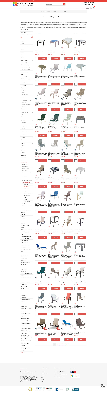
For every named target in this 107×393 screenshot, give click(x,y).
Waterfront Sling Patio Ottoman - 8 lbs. (53, 52)
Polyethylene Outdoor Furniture (26, 331)
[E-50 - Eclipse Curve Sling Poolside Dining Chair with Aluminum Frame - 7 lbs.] (80, 273)
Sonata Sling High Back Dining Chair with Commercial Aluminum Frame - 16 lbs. (67, 307)
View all (23, 301)
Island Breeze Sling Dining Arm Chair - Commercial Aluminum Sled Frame (66, 256)
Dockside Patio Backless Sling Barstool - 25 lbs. (79, 230)
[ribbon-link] (62, 48)
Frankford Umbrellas (25, 288)
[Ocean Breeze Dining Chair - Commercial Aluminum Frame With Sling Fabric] (67, 119)
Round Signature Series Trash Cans (26, 341)
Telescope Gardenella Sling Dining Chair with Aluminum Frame (40, 333)
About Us (42, 377)
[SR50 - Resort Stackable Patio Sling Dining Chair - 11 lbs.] (67, 68)
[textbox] (54, 4)
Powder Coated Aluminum (27, 100)
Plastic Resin (24, 102)
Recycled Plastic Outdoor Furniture (26, 336)
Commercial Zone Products (26, 273)
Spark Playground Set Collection (25, 344)
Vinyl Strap (24, 90)
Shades (22, 227)
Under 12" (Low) (25, 76)
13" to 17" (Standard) (26, 78)
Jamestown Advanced (25, 299)
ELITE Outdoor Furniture (26, 249)
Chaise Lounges (25, 164)
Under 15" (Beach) (25, 62)
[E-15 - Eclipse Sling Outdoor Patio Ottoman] (67, 43)
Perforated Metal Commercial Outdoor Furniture (26, 329)
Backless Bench (23, 316)
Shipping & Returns (44, 373)
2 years (23, 147)
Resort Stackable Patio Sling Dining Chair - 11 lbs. (67, 77)
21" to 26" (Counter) (26, 67)
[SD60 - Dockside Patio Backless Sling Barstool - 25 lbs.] (80, 221)
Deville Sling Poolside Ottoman (78, 179)
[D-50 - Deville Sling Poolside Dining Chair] (54, 273)
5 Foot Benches (29, 308)
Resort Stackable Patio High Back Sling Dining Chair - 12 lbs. (54, 154)
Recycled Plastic (25, 94)
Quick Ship (23, 223)
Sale (22, 251)
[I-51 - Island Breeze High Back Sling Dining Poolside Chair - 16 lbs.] (67, 170)
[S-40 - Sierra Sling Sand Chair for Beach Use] (80, 324)
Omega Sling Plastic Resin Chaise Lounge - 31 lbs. (40, 256)
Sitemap (42, 381)
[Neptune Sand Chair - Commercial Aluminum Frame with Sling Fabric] (54, 119)
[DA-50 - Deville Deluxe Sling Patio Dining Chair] (80, 298)
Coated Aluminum (27, 195)
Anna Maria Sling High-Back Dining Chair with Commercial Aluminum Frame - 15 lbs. (67, 231)
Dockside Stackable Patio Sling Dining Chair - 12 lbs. (40, 230)
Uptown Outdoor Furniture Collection (25, 349)
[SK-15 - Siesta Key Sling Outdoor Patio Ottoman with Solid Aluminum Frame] (54, 170)
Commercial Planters (25, 238)
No (22, 57)
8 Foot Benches (23, 311)
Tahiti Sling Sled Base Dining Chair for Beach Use (54, 307)
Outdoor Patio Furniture (27, 180)
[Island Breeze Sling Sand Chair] (80, 94)
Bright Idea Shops (24, 269)
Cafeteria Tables (24, 242)
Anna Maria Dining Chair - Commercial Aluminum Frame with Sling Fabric (54, 205)
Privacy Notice (43, 375)
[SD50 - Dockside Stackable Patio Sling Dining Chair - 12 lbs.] (41, 221)
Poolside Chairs (25, 166)
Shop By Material (26, 182)
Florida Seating (24, 284)
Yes (23, 43)
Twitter (73, 372)
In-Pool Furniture (25, 170)
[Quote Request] (91, 8)
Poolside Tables (25, 168)
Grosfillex (23, 293)
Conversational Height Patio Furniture (25, 324)
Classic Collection (24, 321)
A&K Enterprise (24, 258)
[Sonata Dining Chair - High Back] (67, 298)
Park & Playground (24, 231)
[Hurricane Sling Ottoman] (80, 247)
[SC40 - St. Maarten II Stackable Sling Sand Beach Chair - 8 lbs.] (54, 68)
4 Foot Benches (23, 308)
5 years (23, 152)
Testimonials (43, 379)
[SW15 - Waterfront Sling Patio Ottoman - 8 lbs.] (54, 43)
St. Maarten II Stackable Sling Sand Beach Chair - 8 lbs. (54, 77)
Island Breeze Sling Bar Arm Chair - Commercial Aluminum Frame (41, 307)
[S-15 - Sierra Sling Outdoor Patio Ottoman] (80, 68)
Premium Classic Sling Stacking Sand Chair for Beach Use (66, 103)
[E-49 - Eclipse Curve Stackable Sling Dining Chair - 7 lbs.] (67, 273)
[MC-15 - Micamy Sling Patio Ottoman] (80, 119)
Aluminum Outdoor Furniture (25, 313)
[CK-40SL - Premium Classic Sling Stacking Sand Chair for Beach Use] (67, 94)
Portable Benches (24, 333)
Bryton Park (23, 271)
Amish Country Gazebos (25, 262)
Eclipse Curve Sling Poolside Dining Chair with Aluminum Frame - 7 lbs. (80, 282)
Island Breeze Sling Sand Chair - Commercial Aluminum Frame (80, 103)
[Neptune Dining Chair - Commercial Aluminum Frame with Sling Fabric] (41, 119)
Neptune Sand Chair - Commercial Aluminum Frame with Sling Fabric (54, 128)
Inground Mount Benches (25, 326)
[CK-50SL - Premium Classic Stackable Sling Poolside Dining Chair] (41, 170)
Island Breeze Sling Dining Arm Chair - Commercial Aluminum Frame (79, 154)
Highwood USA (24, 295)
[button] (103, 388)
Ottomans (24, 178)
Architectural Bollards (24, 315)
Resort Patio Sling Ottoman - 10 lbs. (41, 52)
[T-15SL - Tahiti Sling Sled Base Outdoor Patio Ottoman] (80, 43)
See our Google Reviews (75, 376)
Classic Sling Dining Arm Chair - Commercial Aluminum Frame (41, 103)
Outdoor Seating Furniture (26, 229)
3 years (23, 150)
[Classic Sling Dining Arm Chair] (41, 94)
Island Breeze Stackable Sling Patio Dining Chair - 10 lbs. (41, 154)
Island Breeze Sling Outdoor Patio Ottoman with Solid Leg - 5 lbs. (41, 77)
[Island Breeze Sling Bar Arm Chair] (41, 298)
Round (23, 128)
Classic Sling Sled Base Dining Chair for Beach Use (67, 154)
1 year (23, 145)
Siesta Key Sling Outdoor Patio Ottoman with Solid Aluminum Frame (53, 179)
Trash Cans (23, 214)
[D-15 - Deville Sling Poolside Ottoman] (80, 170)
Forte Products (24, 286)
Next (67, 344)
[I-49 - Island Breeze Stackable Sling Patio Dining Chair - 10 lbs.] (41, 145)
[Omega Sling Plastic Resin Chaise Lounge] (41, 247)
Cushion (23, 92)
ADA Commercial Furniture (26, 236)
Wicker (25, 197)
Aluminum (24, 106)
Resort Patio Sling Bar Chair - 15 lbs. (80, 205)
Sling (23, 87)
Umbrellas (23, 212)
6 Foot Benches (24, 310)
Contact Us (43, 371)
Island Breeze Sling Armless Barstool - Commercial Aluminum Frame (53, 256)
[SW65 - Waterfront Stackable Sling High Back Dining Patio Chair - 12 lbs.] (41, 196)
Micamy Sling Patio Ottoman (80, 127)
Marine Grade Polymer (26, 104)
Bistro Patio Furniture (25, 245)
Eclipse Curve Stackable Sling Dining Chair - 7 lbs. (67, 282)
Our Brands (24, 203)
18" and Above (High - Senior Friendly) (27, 82)
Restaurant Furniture (25, 225)
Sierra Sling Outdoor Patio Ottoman (79, 77)
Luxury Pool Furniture (26, 210)
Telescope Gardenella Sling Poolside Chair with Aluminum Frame (53, 333)
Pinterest (75, 372)
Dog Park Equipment (25, 234)
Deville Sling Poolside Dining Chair (54, 282)
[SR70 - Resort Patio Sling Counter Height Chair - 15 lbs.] (67, 196)
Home (41, 11)
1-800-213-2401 (88, 4)
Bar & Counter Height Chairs (26, 173)
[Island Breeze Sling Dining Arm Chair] (80, 145)
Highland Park (24, 297)
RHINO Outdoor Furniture (26, 247)
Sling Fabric (26, 186)
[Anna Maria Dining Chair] (54, 196)
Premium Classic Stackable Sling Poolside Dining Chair (40, 179)
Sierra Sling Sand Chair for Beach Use (79, 333)
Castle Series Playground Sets (26, 320)
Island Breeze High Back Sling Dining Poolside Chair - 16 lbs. (67, 179)
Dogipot (22, 275)
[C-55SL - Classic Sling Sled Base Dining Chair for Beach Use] (67, 145)
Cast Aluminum (27, 201)
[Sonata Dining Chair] (41, 273)
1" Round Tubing (25, 139)
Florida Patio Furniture (25, 282)
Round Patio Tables (24, 338)
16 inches (24, 122)
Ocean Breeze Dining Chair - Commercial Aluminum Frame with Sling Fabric (67, 128)
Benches (23, 160)
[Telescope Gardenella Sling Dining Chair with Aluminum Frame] (41, 324)
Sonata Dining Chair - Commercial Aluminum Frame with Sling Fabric (41, 282)
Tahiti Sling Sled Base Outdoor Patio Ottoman (79, 52)
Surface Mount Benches (25, 347)
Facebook (71, 372)
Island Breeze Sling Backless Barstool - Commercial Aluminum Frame (54, 231)
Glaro (22, 290)
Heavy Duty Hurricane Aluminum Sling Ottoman (79, 256)
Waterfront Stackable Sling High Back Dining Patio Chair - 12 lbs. (41, 205)
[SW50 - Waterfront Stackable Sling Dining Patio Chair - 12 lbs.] (54, 94)
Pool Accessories (25, 207)
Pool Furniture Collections (27, 205)
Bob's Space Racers (25, 266)
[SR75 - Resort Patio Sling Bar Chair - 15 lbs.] (80, 196)
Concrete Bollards (24, 240)
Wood (23, 108)
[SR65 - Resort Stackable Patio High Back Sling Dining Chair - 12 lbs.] (54, 145)
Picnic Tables (23, 157)
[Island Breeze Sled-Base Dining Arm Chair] (67, 247)
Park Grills (23, 216)
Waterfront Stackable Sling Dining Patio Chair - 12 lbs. (53, 103)
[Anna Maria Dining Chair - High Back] (67, 221)
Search (64, 4)
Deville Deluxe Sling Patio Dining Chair (79, 307)
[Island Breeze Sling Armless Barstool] (54, 221)
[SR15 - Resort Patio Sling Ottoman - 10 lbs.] (41, 43)
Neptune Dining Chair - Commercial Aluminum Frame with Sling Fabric (41, 128)
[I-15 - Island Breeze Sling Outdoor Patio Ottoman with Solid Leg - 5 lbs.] (41, 68)
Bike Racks (23, 218)
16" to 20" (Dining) (25, 64)
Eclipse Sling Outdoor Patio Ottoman (66, 52)
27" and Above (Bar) (26, 69)
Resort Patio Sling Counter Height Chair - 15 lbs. (66, 205)
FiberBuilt (23, 280)
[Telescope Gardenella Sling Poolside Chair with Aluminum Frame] (54, 324)
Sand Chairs (24, 176)
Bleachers (23, 221)
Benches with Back (25, 318)
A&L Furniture (24, 260)
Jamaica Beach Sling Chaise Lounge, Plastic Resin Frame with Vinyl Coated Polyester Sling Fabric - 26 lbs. (67, 334)
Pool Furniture (24, 162)
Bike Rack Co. (23, 264)
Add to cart (42, 58)
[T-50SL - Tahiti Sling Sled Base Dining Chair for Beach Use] (54, 298)
